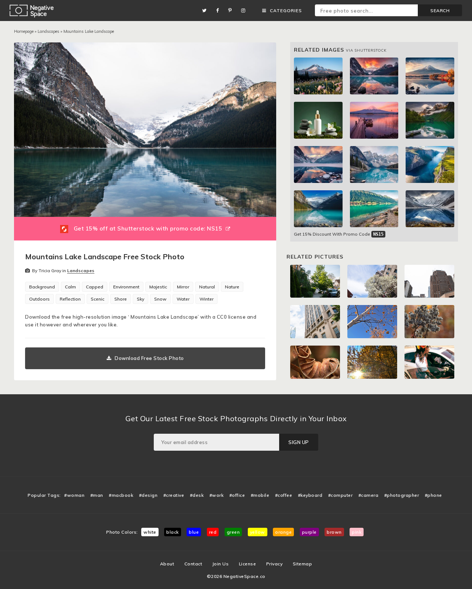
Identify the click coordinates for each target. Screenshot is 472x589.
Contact (193, 564)
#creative (173, 495)
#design (148, 495)
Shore (120, 299)
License (247, 564)
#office (237, 495)
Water (183, 299)
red (213, 532)
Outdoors (39, 299)
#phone (433, 495)
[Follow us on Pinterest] (232, 10)
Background (42, 287)
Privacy (274, 564)
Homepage (24, 31)
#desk (197, 495)
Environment (126, 287)
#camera (368, 495)
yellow (257, 532)
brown (334, 532)
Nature (232, 287)
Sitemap (302, 564)
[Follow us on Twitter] (206, 10)
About (167, 564)
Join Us (220, 564)
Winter (206, 299)
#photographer (401, 495)
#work (216, 495)
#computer (340, 495)
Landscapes (48, 31)
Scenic (97, 299)
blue (194, 532)
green (233, 532)
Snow (160, 299)
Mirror (183, 287)
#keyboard (310, 495)
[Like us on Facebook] (219, 10)
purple (309, 532)
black (172, 532)
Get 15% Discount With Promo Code (339, 234)
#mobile (260, 495)
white (149, 532)
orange (283, 532)
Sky (140, 299)
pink (356, 532)
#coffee (283, 495)
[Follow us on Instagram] (245, 10)
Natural (207, 287)
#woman (74, 495)
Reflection (70, 299)
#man (96, 495)
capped (94, 287)
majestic (158, 287)
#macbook (121, 495)
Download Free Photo (149, 358)
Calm (70, 287)
